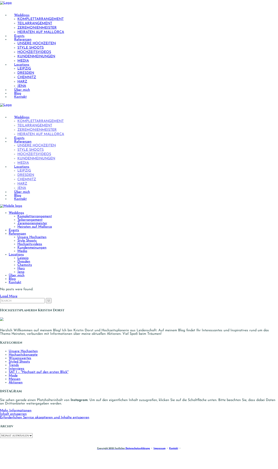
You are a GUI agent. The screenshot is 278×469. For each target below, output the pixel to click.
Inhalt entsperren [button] (13, 414)
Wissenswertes (20, 358)
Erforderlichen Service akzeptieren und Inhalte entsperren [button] (44, 417)
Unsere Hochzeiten (23, 351)
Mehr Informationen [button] (15, 410)
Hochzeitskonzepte (23, 354)
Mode (13, 375)
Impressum (159, 448)
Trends (14, 365)
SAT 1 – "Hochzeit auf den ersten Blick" (38, 372)
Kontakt (173, 448)
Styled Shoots (19, 361)
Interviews (16, 368)
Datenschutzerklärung (138, 448)
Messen (14, 379)
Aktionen (16, 382)
